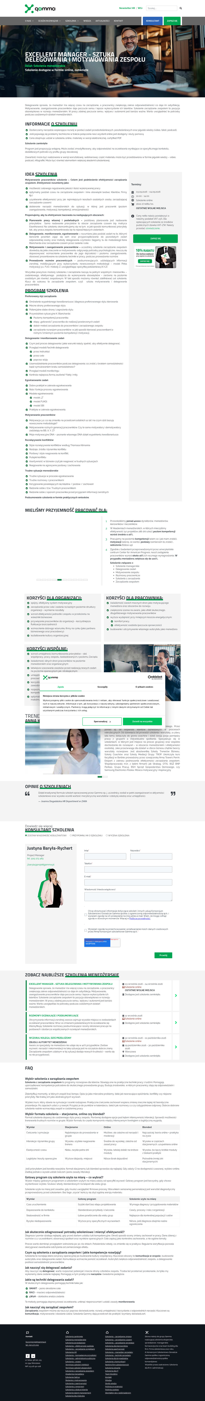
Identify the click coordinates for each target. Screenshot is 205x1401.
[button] (30, 547)
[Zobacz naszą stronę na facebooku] (27, 1356)
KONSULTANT (152, 21)
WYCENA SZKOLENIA (118, 835)
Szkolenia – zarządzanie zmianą (118, 1336)
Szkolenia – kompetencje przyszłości (80, 1355)
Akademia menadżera (74, 1374)
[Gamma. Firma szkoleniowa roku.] (40, 8)
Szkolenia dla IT (111, 1371)
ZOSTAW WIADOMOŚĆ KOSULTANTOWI (47, 835)
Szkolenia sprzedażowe (75, 1343)
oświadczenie (153, 228)
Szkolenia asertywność (115, 1349)
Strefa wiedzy (111, 1383)
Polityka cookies (112, 1390)
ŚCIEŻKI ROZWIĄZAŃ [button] (48, 21)
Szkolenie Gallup (72, 1377)
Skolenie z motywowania (76, 1380)
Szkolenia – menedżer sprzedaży (119, 1352)
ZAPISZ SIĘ (172, 21)
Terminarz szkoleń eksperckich (78, 1368)
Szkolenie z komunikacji (115, 1362)
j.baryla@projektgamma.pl (40, 864)
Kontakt (108, 1377)
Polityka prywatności (114, 1387)
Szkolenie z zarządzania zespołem (79, 1371)
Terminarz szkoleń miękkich (77, 1365)
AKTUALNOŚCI (102, 21)
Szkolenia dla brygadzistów (116, 1358)
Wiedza (108, 1380)
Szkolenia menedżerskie (75, 1340)
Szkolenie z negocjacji (74, 1387)
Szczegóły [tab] (102, 687)
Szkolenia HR (71, 1352)
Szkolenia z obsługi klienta (76, 1390)
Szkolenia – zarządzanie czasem (118, 1340)
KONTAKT (118, 21)
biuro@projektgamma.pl (36, 1342)
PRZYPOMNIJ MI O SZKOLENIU (87, 835)
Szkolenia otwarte (112, 1368)
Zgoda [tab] (61, 687)
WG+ (140, 8)
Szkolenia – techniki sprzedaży (118, 1355)
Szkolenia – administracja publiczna (80, 1358)
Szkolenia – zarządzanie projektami (80, 1349)
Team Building (111, 1374)
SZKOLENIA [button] (70, 21)
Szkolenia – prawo (73, 1362)
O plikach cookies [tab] (144, 687)
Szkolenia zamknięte (74, 1336)
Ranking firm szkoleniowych (117, 1365)
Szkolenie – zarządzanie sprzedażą (119, 1343)
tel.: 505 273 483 (35, 858)
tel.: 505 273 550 (32, 1345)
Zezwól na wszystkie (142, 721)
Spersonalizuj (100, 721)
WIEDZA (87, 21)
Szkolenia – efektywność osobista (79, 1346)
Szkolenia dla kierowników (116, 1346)
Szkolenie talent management (78, 1393)
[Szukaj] (180, 8)
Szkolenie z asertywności (76, 1383)
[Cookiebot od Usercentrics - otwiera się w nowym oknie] (150, 677)
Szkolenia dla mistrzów (75, 1396)
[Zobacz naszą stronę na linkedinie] (33, 1356)
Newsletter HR (127, 8)
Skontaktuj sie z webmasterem (118, 1393)
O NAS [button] (28, 21)
